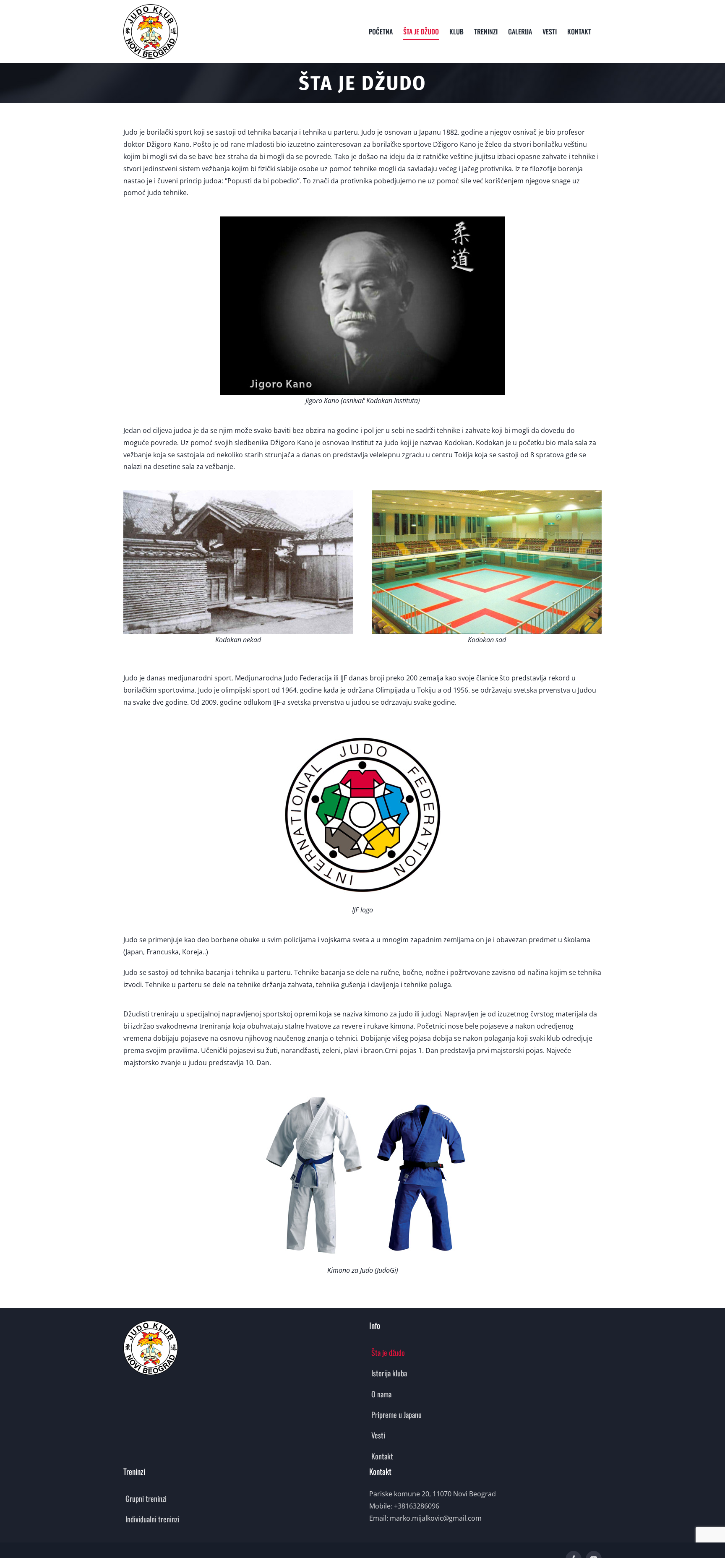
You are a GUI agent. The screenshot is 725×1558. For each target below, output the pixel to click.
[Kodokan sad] (487, 493)
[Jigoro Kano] (362, 219)
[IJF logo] (362, 729)
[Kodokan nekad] (238, 493)
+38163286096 (416, 1506)
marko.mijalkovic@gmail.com (436, 1518)
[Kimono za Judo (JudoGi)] (362, 1089)
